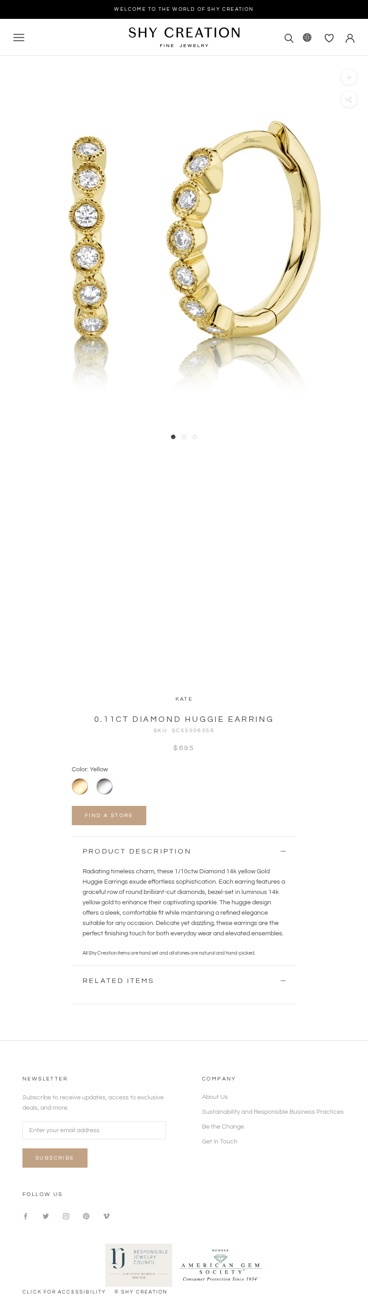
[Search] (289, 37)
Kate (184, 699)
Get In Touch (219, 1141)
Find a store (109, 815)
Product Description (137, 851)
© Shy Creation (141, 1291)
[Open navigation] (18, 37)
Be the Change (223, 1127)
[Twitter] (46, 1216)
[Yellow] (80, 786)
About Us (215, 1097)
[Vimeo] (106, 1216)
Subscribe (54, 1158)
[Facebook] (25, 1216)
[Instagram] (66, 1216)
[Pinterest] (86, 1216)
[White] (104, 786)
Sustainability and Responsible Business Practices (273, 1112)
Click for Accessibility (64, 1291)
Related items (119, 980)
